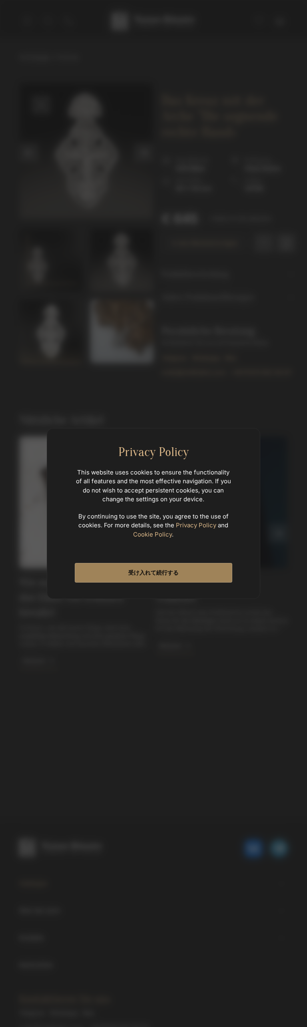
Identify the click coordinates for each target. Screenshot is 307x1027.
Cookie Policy (152, 534)
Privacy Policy (196, 525)
